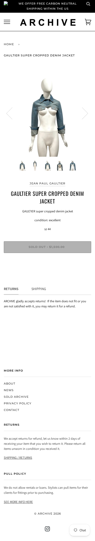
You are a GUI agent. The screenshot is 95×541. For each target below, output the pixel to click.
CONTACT (11, 410)
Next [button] (82, 113)
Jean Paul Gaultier (47, 183)
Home (9, 44)
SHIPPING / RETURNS (18, 457)
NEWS (9, 390)
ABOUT (9, 383)
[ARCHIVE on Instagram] (47, 530)
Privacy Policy (17, 403)
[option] (47, 113)
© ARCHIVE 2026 (47, 513)
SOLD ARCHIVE (16, 397)
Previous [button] (12, 113)
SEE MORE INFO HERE (18, 502)
